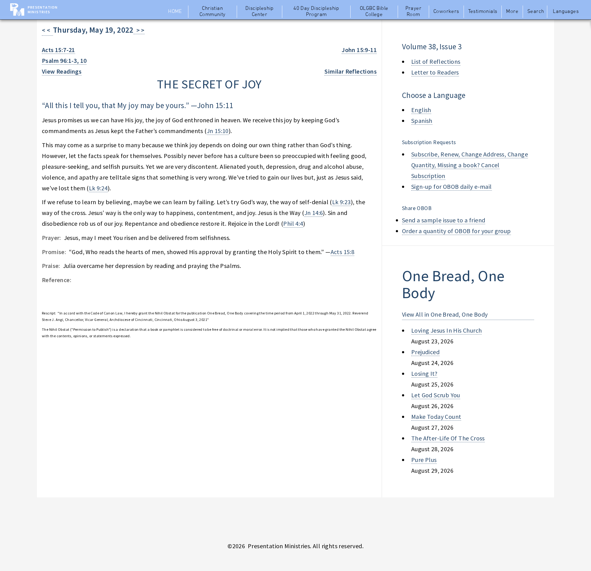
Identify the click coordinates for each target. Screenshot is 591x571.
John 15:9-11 (359, 50)
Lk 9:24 (98, 188)
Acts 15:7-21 (58, 50)
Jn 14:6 (313, 213)
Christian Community (212, 12)
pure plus (424, 460)
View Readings (62, 71)
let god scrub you (435, 395)
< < (47, 30)
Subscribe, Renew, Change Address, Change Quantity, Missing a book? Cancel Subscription (469, 165)
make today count (436, 416)
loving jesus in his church (446, 330)
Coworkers (446, 12)
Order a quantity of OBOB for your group (456, 231)
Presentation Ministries (43, 9)
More (512, 12)
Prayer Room (413, 12)
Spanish (421, 120)
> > (139, 30)
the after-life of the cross (448, 438)
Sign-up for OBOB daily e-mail (451, 186)
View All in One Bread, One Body (445, 314)
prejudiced (425, 352)
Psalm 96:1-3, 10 (64, 60)
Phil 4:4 (293, 223)
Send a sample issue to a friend (443, 220)
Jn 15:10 (218, 131)
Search (535, 12)
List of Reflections (435, 61)
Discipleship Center (259, 12)
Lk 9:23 (341, 202)
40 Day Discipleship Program (316, 12)
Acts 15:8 (343, 252)
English (421, 110)
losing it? (424, 373)
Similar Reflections (350, 71)
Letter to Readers (435, 72)
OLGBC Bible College (374, 12)
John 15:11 (215, 105)
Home (175, 12)
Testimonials (482, 12)
